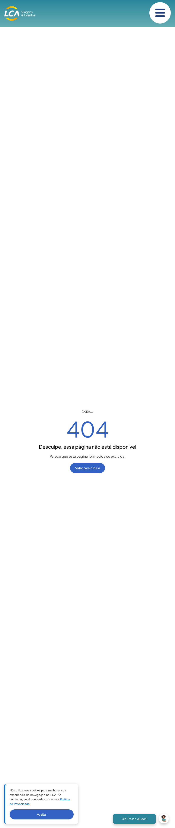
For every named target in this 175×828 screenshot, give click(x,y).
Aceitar (42, 814)
